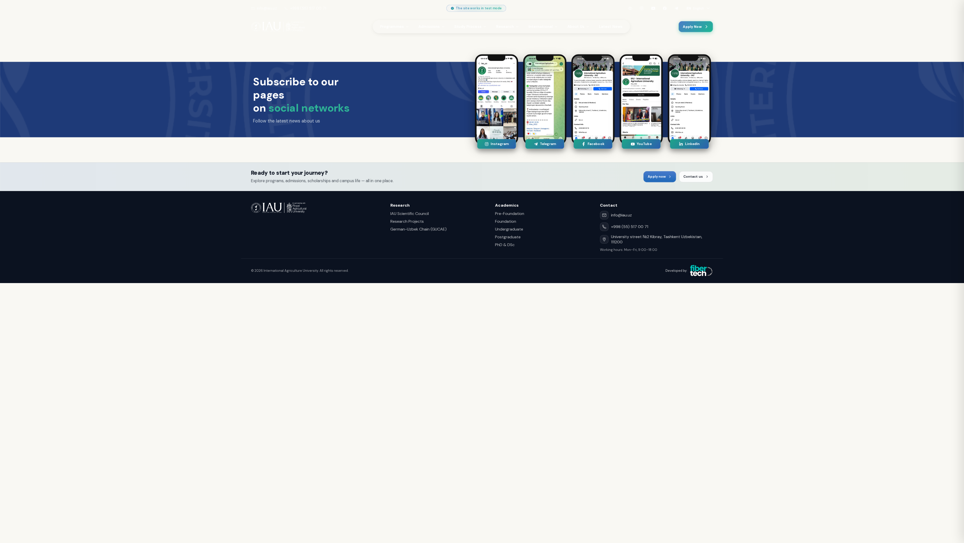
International (540, 26)
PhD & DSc (505, 244)
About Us (575, 26)
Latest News (611, 26)
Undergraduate (509, 229)
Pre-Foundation (509, 213)
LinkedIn (692, 144)
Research (505, 26)
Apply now (657, 176)
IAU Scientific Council (409, 213)
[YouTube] (653, 8)
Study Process (467, 26)
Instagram (499, 144)
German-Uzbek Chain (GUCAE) (418, 229)
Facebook (595, 144)
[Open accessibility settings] (630, 8)
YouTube (644, 144)
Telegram (548, 144)
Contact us (693, 176)
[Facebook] (665, 8)
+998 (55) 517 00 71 (308, 8)
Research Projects (407, 221)
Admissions (429, 26)
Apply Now (692, 27)
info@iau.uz (267, 8)
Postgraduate (508, 237)
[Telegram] (676, 8)
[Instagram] (642, 8)
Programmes (392, 26)
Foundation (505, 221)
